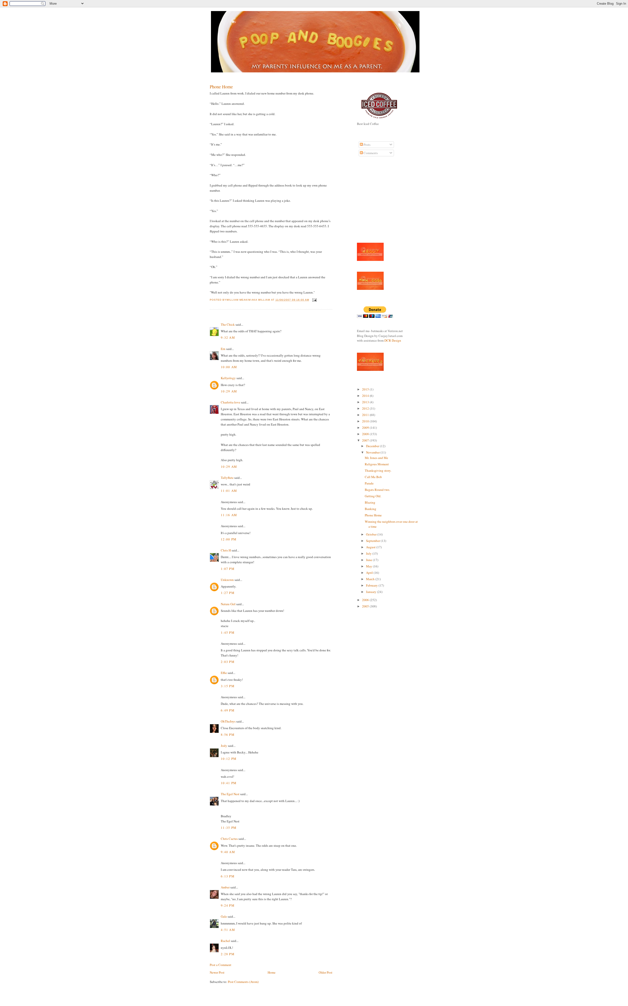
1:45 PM (228, 632)
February (372, 585)
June (369, 560)
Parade (369, 483)
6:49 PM (228, 710)
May (369, 566)
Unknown (227, 579)
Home (271, 972)
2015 (366, 389)
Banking (370, 509)
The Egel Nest (230, 794)
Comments (370, 153)
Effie (224, 673)
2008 (366, 434)
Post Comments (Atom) (243, 981)
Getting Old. (373, 496)
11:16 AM (229, 515)
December (373, 446)
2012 (366, 408)
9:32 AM (228, 337)
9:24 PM (228, 905)
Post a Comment (220, 965)
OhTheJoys (228, 721)
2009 (366, 427)
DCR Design (392, 340)
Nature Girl (228, 604)
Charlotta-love (230, 402)
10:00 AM (229, 367)
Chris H (226, 550)
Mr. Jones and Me (376, 458)
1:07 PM (228, 568)
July (369, 553)
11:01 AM (229, 490)
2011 (366, 415)
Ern (223, 349)
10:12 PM (228, 758)
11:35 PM (228, 827)
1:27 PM (228, 592)
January (371, 592)
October (371, 534)
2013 (366, 402)
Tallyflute (227, 477)
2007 (366, 440)
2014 (366, 395)
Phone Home (221, 87)
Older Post (325, 972)
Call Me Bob (373, 477)
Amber (225, 887)
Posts (366, 144)
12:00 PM (228, 539)
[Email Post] (314, 299)
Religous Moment (377, 464)
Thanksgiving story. (378, 470)
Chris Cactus (229, 838)
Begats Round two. (377, 489)
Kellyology (228, 378)
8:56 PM (228, 734)
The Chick (228, 324)
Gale (224, 916)
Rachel (225, 941)
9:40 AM (228, 852)
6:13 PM (228, 876)
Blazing (370, 502)
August (371, 547)
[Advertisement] (371, 202)
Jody (224, 745)
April (370, 572)
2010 (366, 421)
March (370, 579)
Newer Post (217, 972)
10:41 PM (228, 783)
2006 (366, 600)
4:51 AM (228, 929)
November (373, 452)
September (373, 540)
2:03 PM (228, 661)
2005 (366, 606)
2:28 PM (228, 954)
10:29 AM (229, 391)
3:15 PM (228, 686)
